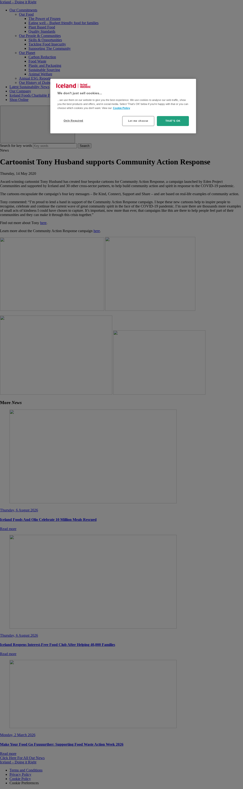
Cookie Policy (121, 108)
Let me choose (138, 120)
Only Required (73, 120)
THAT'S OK (173, 120)
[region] (123, 106)
